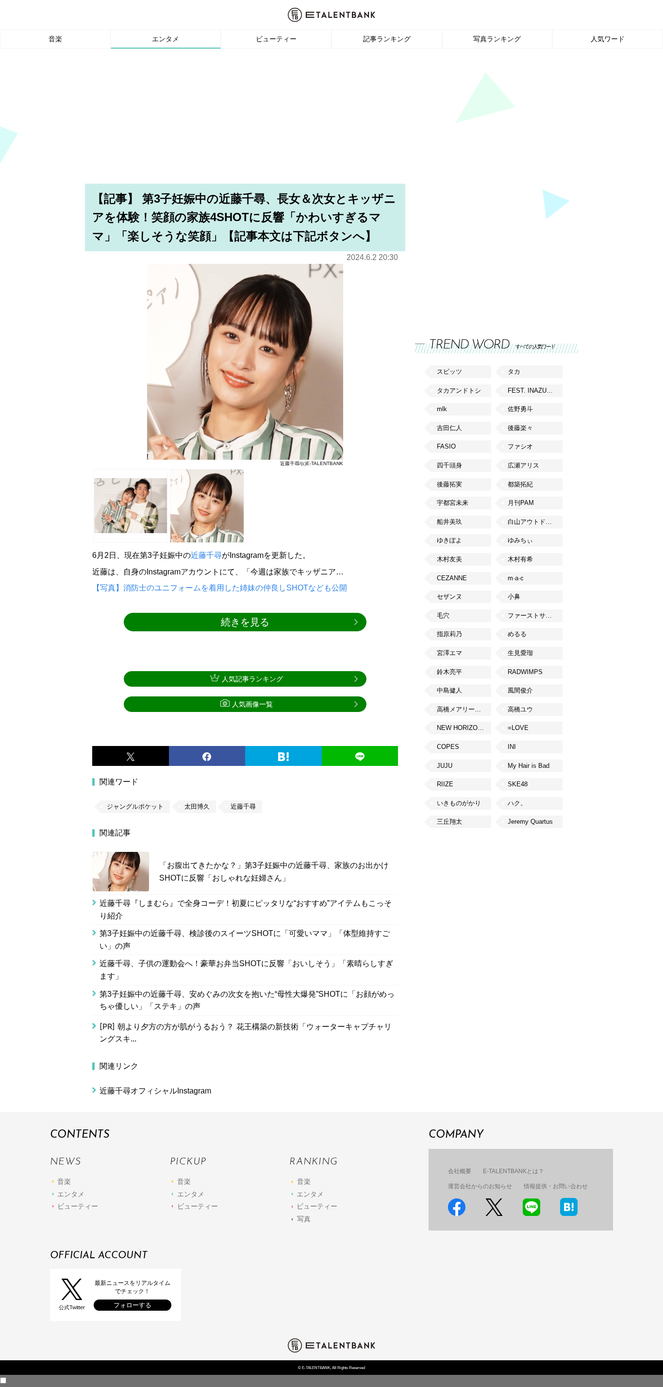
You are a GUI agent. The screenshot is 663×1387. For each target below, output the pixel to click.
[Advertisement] (331, 119)
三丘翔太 (449, 821)
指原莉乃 (449, 634)
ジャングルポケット (135, 806)
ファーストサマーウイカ (535, 615)
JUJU (444, 765)
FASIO (446, 446)
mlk (442, 409)
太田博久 (197, 806)
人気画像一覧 (252, 704)
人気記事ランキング (252, 679)
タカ (514, 371)
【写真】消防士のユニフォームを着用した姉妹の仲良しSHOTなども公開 (219, 588)
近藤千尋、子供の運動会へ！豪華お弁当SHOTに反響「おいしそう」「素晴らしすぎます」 (246, 969)
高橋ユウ (520, 709)
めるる (517, 634)
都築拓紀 (520, 484)
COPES (448, 746)
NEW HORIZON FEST (464, 727)
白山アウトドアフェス (535, 521)
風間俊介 (520, 690)
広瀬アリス (523, 465)
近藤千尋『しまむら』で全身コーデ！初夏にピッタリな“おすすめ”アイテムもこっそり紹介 (245, 909)
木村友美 (449, 559)
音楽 (55, 39)
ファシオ (520, 446)
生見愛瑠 (520, 653)
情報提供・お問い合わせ (556, 1186)
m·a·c (516, 578)
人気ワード (608, 39)
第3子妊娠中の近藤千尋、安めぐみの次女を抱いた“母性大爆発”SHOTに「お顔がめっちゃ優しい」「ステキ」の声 (247, 1000)
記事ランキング (387, 39)
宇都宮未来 (452, 502)
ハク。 (517, 803)
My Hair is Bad (528, 765)
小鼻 (514, 596)
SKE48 (518, 784)
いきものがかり (459, 803)
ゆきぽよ (449, 540)
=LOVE (518, 727)
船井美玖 (449, 521)
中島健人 (449, 690)
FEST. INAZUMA (532, 390)
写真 (304, 1219)
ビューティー (276, 39)
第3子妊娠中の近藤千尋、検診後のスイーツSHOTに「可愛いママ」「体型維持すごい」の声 (244, 939)
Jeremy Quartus (530, 821)
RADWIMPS (525, 672)
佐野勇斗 (520, 409)
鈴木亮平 (449, 672)
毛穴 (443, 615)
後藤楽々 (520, 428)
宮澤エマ (449, 653)
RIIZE (445, 784)
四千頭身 (449, 465)
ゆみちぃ (520, 540)
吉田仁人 (449, 428)
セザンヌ (449, 596)
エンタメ (165, 39)
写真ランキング (497, 39)
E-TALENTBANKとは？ (513, 1171)
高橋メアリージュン (464, 709)
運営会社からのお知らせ (480, 1186)
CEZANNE (452, 578)
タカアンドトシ (459, 390)
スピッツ (449, 371)
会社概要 (459, 1171)
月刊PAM (521, 502)
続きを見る (245, 622)
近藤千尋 (206, 555)
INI (512, 746)
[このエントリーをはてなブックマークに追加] (283, 756)
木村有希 (520, 559)
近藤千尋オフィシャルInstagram (155, 1091)
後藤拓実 (449, 484)
